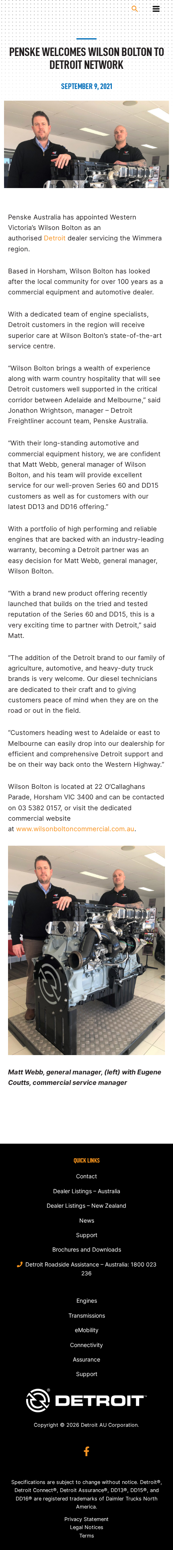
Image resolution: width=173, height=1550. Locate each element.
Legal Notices (86, 1527)
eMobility (87, 1330)
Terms (86, 1536)
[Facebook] (86, 1451)
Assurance (86, 1359)
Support (86, 1234)
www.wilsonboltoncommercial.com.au (75, 829)
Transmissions (86, 1315)
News (86, 1220)
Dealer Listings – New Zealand (86, 1205)
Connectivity (86, 1344)
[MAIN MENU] (156, 9)
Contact (86, 1176)
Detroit (55, 238)
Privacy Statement (86, 1519)
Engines (86, 1300)
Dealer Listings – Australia (86, 1191)
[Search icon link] (135, 9)
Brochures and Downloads (86, 1249)
